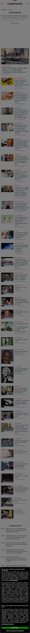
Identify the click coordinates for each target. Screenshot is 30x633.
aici (6, 594)
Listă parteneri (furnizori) (8, 624)
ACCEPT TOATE (15, 627)
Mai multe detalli (14, 580)
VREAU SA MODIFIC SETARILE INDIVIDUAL (15, 630)
